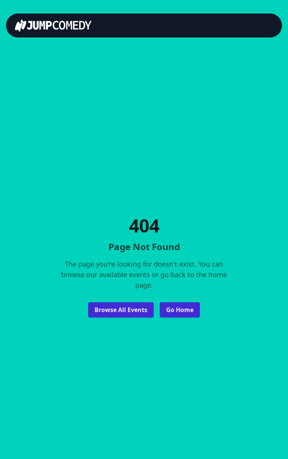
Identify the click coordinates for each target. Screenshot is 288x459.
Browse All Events (120, 310)
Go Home (180, 310)
